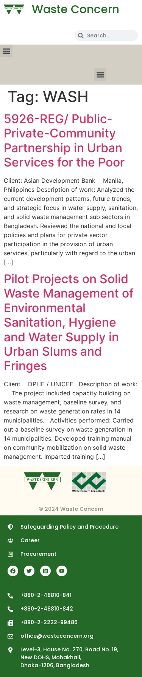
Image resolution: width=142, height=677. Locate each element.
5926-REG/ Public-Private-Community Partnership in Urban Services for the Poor (64, 140)
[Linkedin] (45, 571)
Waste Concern (75, 9)
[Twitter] (29, 571)
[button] (6, 51)
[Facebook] (13, 571)
